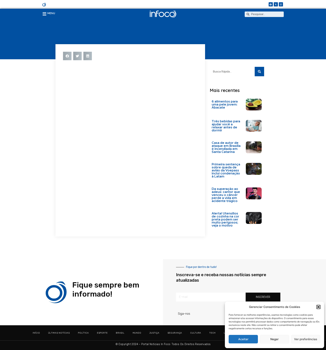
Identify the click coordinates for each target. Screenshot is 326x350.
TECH (212, 332)
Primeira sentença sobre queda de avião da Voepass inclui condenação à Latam (226, 170)
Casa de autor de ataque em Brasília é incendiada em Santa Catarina (226, 147)
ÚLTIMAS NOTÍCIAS (59, 332)
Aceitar (243, 339)
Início (36, 332)
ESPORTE (102, 332)
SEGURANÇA (175, 332)
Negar (274, 339)
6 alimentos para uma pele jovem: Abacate (225, 104)
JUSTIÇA (154, 332)
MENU (51, 13)
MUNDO (137, 332)
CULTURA (195, 332)
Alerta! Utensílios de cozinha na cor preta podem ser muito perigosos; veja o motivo (225, 219)
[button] (318, 307)
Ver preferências (305, 339)
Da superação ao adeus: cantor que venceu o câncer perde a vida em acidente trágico (226, 195)
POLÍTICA (83, 332)
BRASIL (120, 332)
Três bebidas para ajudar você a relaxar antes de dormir (226, 125)
